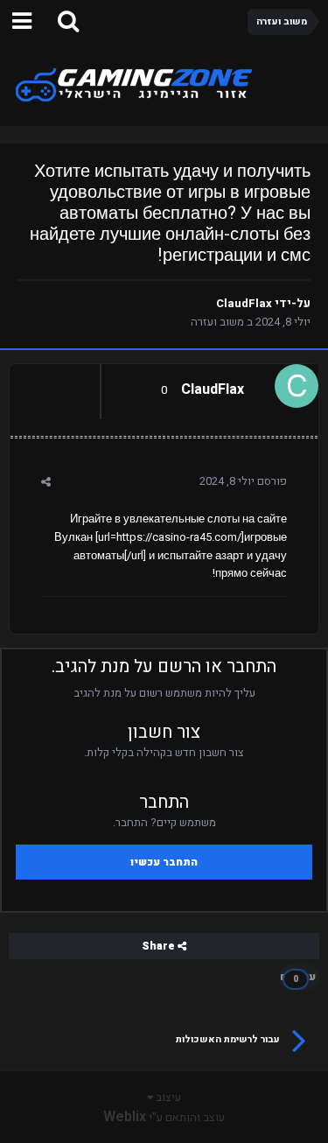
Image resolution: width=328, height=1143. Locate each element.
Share (160, 946)
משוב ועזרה (217, 321)
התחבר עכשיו (164, 862)
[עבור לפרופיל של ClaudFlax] (300, 381)
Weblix (124, 1116)
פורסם (243, 481)
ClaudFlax (244, 303)
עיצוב (167, 1097)
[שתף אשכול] (46, 481)
